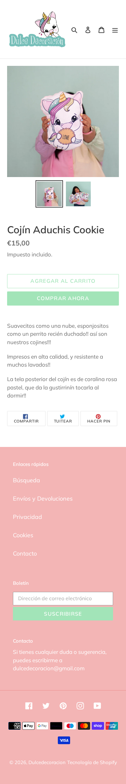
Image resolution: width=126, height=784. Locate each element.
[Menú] (115, 29)
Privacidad (27, 517)
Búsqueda (26, 480)
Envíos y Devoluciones (43, 498)
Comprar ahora (63, 298)
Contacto (25, 553)
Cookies (23, 535)
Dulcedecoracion (47, 762)
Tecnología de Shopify (92, 762)
